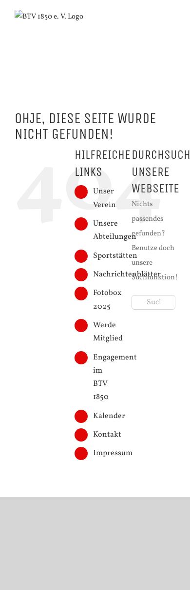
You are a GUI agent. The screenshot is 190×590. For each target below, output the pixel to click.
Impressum (113, 453)
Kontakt (107, 434)
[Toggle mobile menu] (171, 24)
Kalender (109, 416)
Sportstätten (115, 256)
